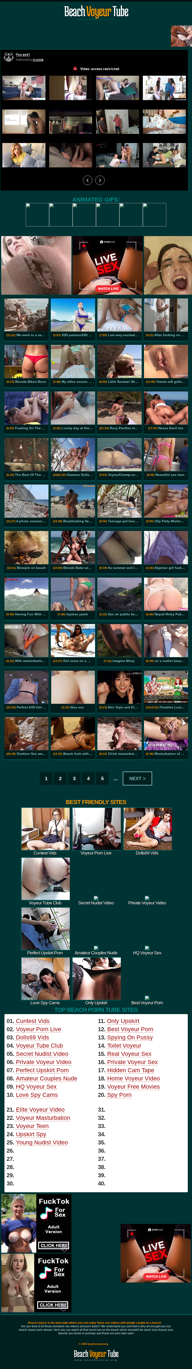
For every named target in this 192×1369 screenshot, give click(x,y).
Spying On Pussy (130, 1037)
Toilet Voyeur (124, 1045)
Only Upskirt (123, 1021)
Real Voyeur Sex (129, 1053)
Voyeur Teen (32, 1126)
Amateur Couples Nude (46, 1078)
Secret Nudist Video (42, 1053)
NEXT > (137, 778)
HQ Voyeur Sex (36, 1086)
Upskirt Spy (31, 1134)
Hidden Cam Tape (130, 1070)
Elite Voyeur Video (40, 1109)
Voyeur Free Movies (133, 1086)
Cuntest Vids (33, 1021)
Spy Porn (119, 1094)
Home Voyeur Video (133, 1078)
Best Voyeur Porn (130, 1029)
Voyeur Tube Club (39, 1045)
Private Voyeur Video (43, 1062)
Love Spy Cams (37, 1094)
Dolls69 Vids (32, 1037)
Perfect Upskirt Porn (42, 1070)
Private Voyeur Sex (132, 1062)
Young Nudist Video (42, 1142)
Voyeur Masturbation (43, 1117)
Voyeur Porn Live (38, 1029)
